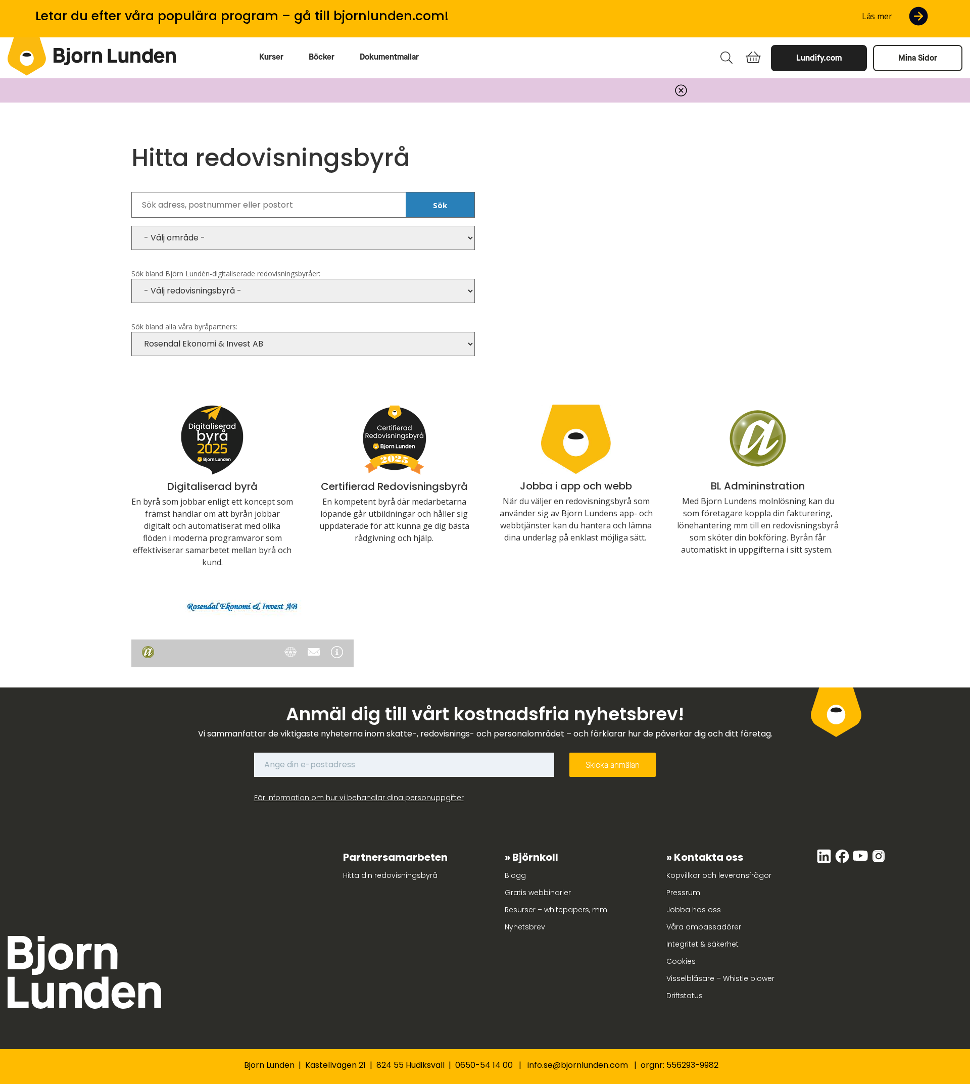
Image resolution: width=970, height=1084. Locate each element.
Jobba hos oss (693, 910)
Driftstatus (684, 996)
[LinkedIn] (825, 861)
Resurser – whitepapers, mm (556, 910)
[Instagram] (878, 861)
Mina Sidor (917, 58)
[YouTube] (861, 861)
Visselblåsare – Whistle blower (720, 978)
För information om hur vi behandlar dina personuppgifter (359, 798)
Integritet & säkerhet (702, 944)
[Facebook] (843, 861)
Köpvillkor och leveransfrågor (718, 875)
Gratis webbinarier (538, 893)
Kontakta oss (708, 857)
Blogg (515, 875)
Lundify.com (819, 58)
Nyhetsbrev (525, 927)
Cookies (681, 961)
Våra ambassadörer (703, 927)
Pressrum (683, 893)
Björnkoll (535, 857)
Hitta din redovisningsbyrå (390, 875)
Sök (440, 205)
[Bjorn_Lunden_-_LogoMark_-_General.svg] (27, 56)
